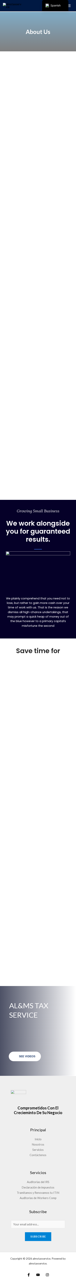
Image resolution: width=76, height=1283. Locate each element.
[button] (38, 569)
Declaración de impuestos (38, 1187)
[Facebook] (28, 1275)
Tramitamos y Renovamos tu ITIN (38, 1192)
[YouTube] (38, 1275)
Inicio (38, 1139)
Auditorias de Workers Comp (38, 1198)
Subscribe (38, 1236)
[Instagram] (47, 1275)
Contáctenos (38, 1155)
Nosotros (38, 1144)
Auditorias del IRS (38, 1182)
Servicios (38, 1149)
